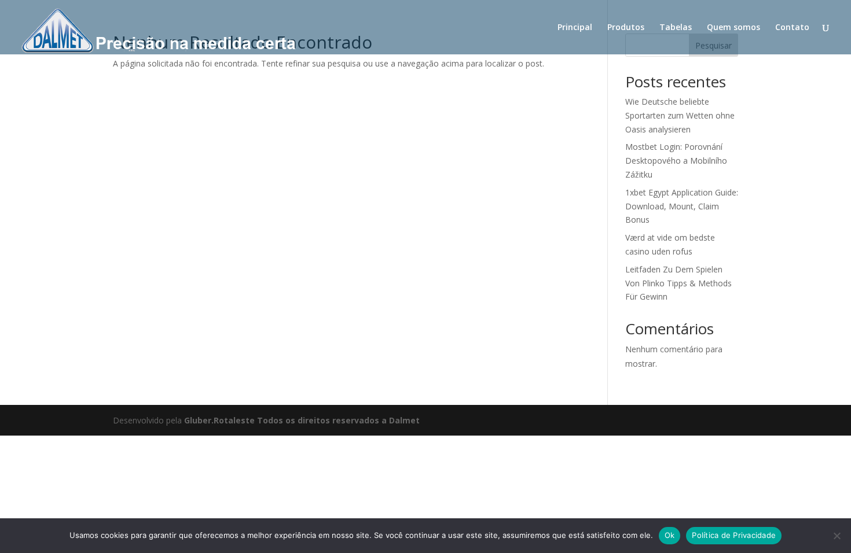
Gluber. (199, 420)
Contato (792, 27)
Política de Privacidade (734, 535)
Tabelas (675, 27)
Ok (670, 535)
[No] (836, 535)
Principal (574, 27)
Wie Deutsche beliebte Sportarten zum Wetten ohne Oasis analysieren (680, 115)
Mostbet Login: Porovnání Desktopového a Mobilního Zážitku (676, 160)
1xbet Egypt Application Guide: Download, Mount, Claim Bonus (681, 206)
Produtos (625, 27)
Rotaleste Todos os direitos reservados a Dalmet (317, 420)
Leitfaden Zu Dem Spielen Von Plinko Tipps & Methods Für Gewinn (678, 283)
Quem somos (733, 27)
